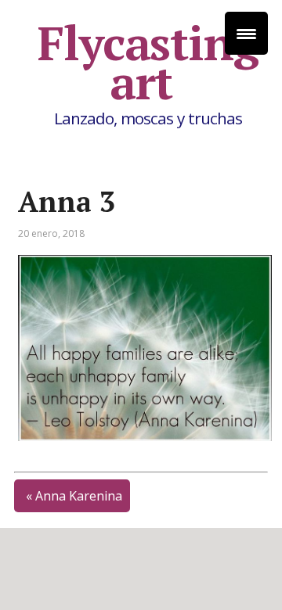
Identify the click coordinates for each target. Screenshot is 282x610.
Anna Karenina (78, 495)
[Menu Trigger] (246, 33)
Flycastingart (148, 62)
